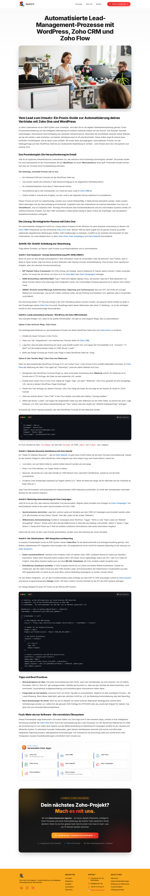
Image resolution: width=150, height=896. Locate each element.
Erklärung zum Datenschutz (120, 884)
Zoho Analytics (25, 549)
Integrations (69, 881)
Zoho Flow (63, 236)
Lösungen (68, 878)
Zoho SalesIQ (94, 236)
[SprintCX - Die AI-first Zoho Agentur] (40, 876)
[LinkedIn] (21, 888)
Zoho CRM (84, 191)
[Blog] (33, 888)
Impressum (114, 878)
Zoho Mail (70, 274)
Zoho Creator (125, 578)
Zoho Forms (105, 330)
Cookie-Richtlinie (116, 887)
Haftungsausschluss (117, 890)
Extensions (68, 890)
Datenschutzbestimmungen (120, 881)
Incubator (68, 884)
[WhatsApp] (27, 888)
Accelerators (69, 887)
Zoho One (61, 230)
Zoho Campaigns (76, 236)
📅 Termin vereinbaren (96, 890)
